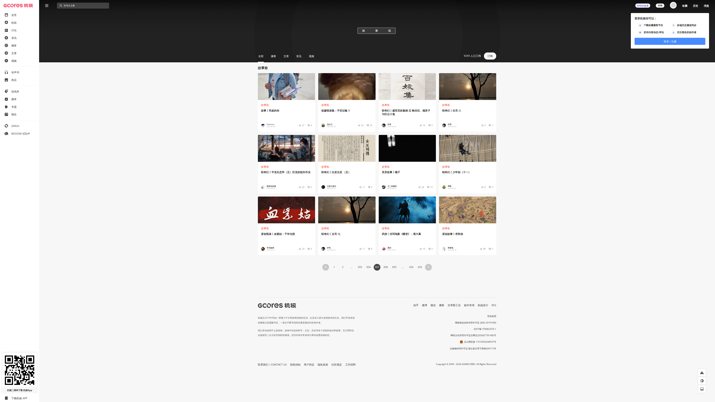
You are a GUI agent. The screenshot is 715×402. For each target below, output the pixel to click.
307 (377, 267)
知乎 (416, 305)
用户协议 (309, 364)
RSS (494, 305)
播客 (441, 305)
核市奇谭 (469, 305)
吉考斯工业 (454, 305)
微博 (424, 305)
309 (394, 267)
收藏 (684, 5)
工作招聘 (350, 364)
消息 (706, 5)
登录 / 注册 (670, 41)
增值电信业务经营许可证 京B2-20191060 (475, 322)
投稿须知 (295, 364)
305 (360, 267)
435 (420, 267)
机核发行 (483, 305)
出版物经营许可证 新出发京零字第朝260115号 (473, 348)
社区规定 (336, 364)
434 (411, 267)
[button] (325, 267)
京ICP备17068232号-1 (485, 329)
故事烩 (265, 105)
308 (385, 267)
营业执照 (491, 316)
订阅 (490, 56)
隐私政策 (323, 364)
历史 (695, 5)
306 (368, 267)
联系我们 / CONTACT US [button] (272, 364)
